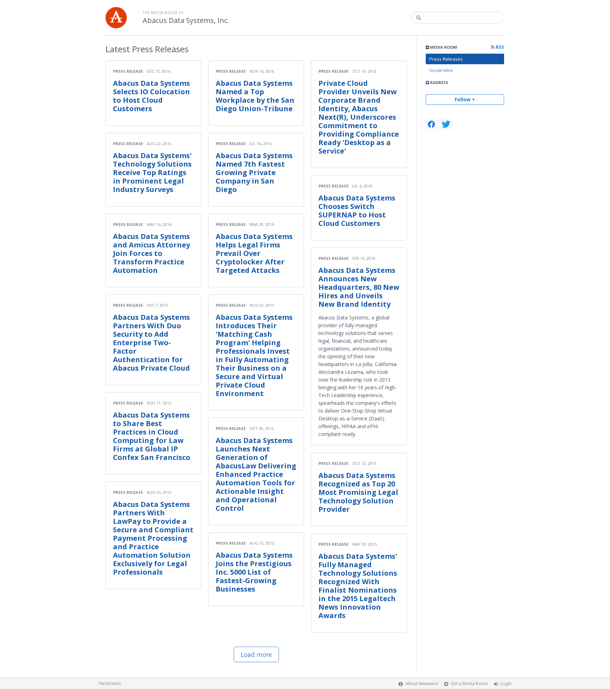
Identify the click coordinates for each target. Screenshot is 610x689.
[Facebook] (431, 124)
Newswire (109, 683)
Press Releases (446, 59)
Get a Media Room (469, 684)
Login (506, 684)
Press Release (128, 71)
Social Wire (441, 70)
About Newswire (421, 684)
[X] (446, 124)
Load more (256, 654)
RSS (499, 47)
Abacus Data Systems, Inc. (186, 20)
